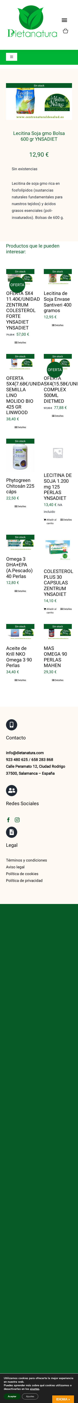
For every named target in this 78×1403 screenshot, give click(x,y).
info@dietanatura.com (25, 753)
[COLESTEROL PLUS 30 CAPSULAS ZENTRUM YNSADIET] (58, 549)
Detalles (21, 342)
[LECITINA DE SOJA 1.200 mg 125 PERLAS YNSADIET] (58, 453)
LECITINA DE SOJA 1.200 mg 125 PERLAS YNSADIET (58, 487)
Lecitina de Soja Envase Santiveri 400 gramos (57, 302)
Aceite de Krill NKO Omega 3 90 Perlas (19, 657)
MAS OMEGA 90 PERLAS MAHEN (55, 657)
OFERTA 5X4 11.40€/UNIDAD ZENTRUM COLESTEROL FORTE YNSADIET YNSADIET (23, 310)
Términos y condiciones (26, 860)
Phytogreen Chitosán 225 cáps (20, 486)
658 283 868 (42, 759)
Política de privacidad (24, 880)
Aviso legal (15, 867)
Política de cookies (22, 874)
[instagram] (17, 819)
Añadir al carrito (51, 521)
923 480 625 (17, 759)
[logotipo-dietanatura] (32, 6)
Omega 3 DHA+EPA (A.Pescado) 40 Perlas (19, 568)
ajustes (34, 1389)
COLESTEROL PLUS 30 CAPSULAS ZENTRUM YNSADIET (58, 583)
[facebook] (8, 819)
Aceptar (12, 1396)
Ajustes (30, 1396)
